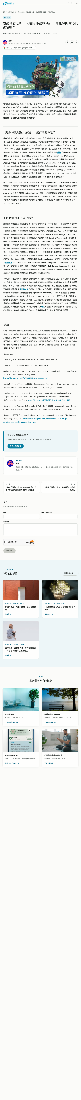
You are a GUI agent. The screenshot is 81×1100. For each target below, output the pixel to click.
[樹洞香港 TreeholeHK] (9, 3)
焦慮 (43, 307)
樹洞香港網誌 (12, 12)
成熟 (59, 152)
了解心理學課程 (15, 446)
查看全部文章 (68, 573)
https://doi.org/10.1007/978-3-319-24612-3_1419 (49, 400)
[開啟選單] (76, 3)
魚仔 (10, 41)
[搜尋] (69, 3)
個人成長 (21, 12)
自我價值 (8, 262)
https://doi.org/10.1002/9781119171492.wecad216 (25, 378)
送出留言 (9, 550)
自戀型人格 (24, 289)
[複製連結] (76, 42)
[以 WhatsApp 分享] (67, 42)
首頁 (4, 12)
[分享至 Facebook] (72, 42)
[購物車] (72, 3)
